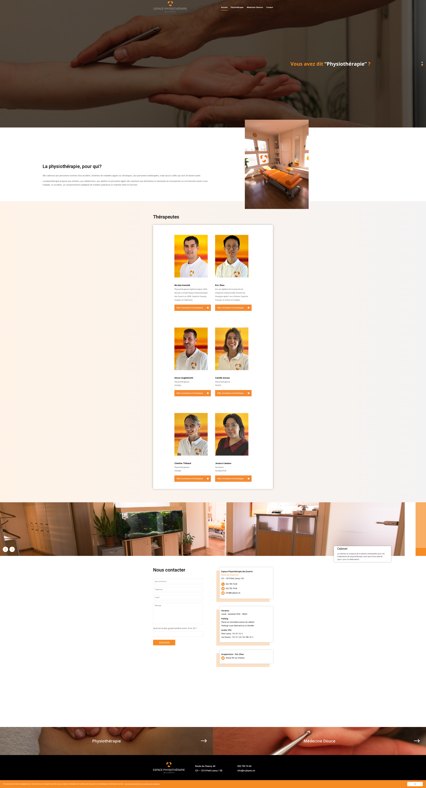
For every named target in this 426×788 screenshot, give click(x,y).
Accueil (224, 7)
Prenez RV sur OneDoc (235, 658)
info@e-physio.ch (233, 593)
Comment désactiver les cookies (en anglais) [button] (142, 784)
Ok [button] (415, 784)
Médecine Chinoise (255, 7)
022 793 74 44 (231, 584)
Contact (269, 7)
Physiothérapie (237, 7)
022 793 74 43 (231, 588)
